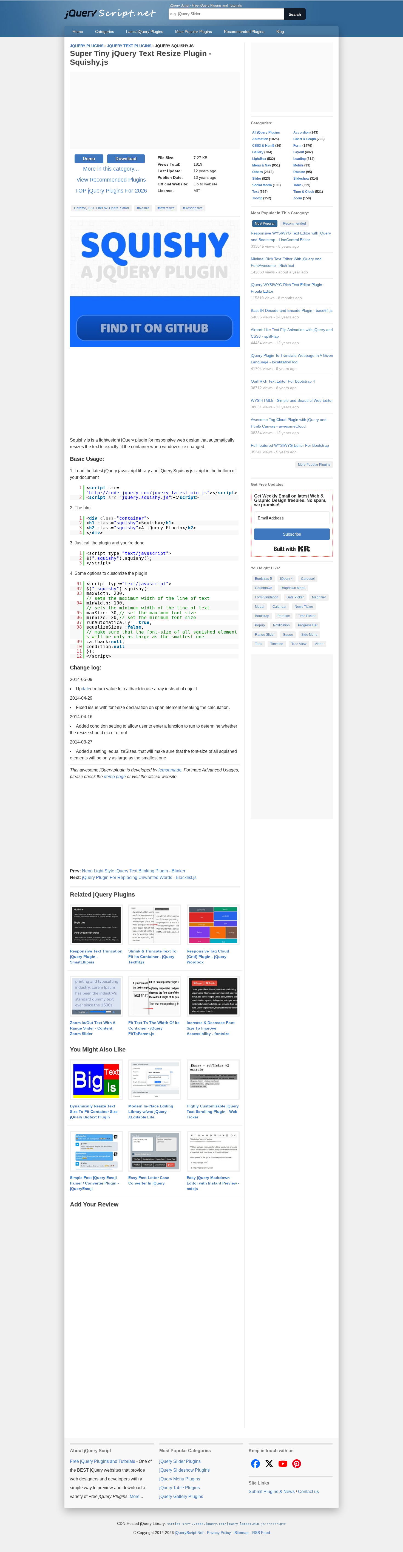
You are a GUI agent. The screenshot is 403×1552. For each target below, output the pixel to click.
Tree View (298, 644)
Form (297, 146)
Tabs (258, 644)
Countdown (263, 588)
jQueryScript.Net (189, 1532)
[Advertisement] (155, 110)
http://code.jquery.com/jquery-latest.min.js (148, 492)
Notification (281, 625)
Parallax (283, 616)
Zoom (297, 198)
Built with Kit (292, 549)
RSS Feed (261, 1532)
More (135, 1496)
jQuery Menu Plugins (179, 1479)
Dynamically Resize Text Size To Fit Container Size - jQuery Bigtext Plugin (95, 1111)
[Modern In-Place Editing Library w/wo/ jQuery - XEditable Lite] (154, 1080)
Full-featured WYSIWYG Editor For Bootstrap (290, 445)
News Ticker (304, 607)
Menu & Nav (261, 165)
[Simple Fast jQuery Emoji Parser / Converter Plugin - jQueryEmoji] (96, 1151)
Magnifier (319, 597)
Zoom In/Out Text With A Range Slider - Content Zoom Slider (92, 1028)
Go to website (205, 184)
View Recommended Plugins (111, 180)
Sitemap (241, 1532)
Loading (299, 159)
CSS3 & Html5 (263, 146)
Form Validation (266, 597)
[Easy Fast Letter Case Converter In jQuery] (154, 1151)
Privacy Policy (219, 1532)
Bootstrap (262, 616)
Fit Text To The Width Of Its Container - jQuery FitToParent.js (154, 1028)
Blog (280, 31)
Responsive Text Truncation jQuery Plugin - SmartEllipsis (96, 956)
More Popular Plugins (314, 465)
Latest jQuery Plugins (144, 31)
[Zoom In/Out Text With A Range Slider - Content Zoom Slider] (96, 996)
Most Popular (265, 223)
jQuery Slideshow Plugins (184, 1470)
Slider (256, 178)
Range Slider (265, 635)
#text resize (166, 208)
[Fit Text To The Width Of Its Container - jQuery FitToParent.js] (154, 996)
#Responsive (193, 208)
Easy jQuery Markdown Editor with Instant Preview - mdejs (213, 1183)
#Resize (143, 208)
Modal (259, 607)
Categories (104, 31)
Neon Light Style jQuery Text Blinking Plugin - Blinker (133, 871)
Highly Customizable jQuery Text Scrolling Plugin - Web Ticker (213, 1111)
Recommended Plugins (244, 31)
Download (126, 158)
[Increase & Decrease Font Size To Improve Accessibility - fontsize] (213, 996)
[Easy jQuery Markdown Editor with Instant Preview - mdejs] (213, 1151)
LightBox (259, 159)
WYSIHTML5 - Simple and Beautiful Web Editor (292, 400)
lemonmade (169, 770)
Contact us (308, 1491)
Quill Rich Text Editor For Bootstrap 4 (283, 381)
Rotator (299, 172)
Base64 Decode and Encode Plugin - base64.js (292, 310)
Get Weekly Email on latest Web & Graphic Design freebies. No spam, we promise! (290, 500)
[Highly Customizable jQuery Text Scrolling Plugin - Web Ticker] (213, 1080)
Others (257, 172)
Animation (260, 139)
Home (78, 31)
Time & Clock (303, 192)
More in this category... (111, 169)
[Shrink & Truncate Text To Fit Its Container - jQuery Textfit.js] (154, 925)
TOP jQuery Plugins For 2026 (111, 191)
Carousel (308, 579)
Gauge (288, 635)
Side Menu (309, 635)
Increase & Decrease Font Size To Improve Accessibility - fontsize (211, 1028)
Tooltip (257, 198)
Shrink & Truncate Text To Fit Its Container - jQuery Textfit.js (152, 956)
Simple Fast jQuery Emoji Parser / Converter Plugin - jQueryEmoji (94, 1183)
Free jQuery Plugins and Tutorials (112, 11)
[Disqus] (155, 1277)
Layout (298, 152)
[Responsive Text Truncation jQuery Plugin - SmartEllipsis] (96, 925)
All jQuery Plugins (266, 132)
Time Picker (307, 616)
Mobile (298, 165)
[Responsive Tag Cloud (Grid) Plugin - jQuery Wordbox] (213, 925)
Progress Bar (307, 625)
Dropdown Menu (292, 588)
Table (297, 185)
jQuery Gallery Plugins (181, 1496)
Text (255, 192)
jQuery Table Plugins (179, 1487)
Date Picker (295, 597)
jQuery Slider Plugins (180, 1461)
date (86, 688)
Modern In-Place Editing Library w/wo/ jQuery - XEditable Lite (150, 1111)
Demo (89, 158)
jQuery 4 (286, 579)
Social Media (262, 185)
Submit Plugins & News (272, 1491)
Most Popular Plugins (193, 31)
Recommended (294, 223)
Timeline (276, 644)
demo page (115, 776)
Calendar (279, 607)
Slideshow (301, 178)
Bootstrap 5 (263, 579)
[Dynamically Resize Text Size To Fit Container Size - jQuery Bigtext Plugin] (96, 1080)
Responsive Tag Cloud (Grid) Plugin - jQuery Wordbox (208, 956)
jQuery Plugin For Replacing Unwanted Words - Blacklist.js (139, 877)
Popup (260, 625)
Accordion (301, 132)
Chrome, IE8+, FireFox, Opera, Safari (101, 208)
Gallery (257, 152)
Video (319, 644)
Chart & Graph (304, 139)
